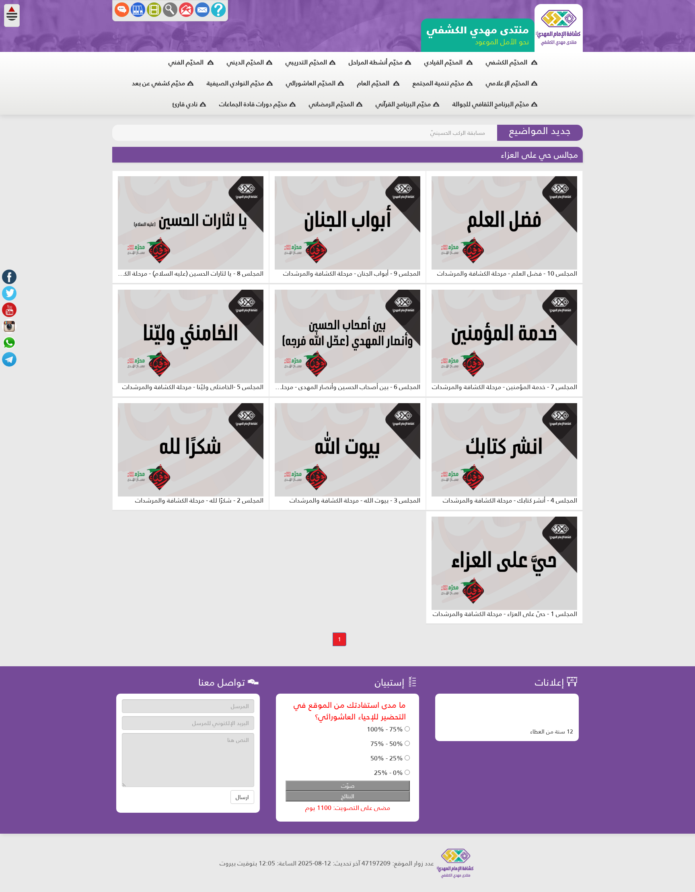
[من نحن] (218, 9)
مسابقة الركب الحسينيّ (457, 132)
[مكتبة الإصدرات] (138, 9)
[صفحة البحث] (170, 9)
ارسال (242, 797)
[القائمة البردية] (186, 9)
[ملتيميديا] (154, 9)
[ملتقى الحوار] (122, 9)
